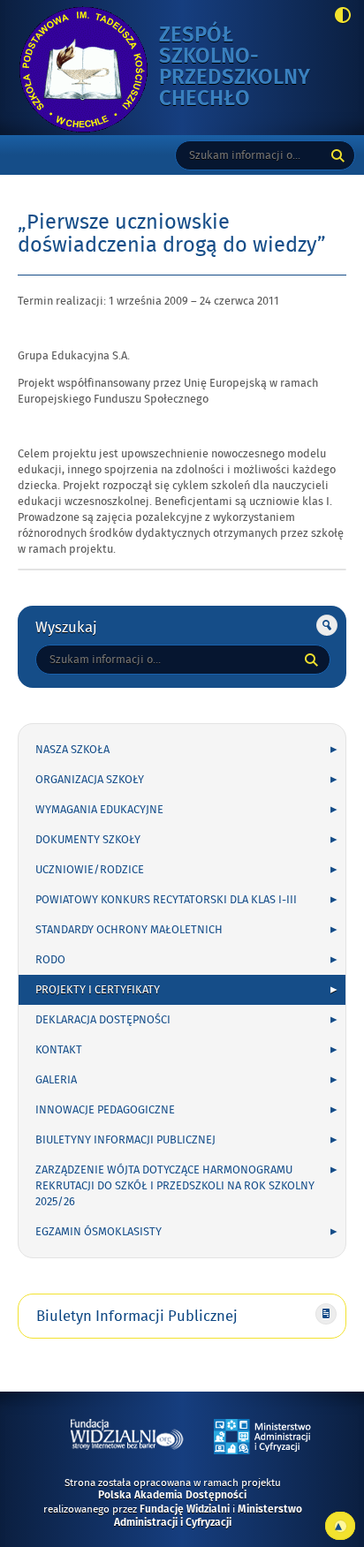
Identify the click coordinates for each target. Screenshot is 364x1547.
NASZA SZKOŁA (72, 750)
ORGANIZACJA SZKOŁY (89, 780)
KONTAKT (58, 1050)
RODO (50, 960)
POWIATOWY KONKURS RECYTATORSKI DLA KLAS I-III (166, 900)
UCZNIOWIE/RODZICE (89, 870)
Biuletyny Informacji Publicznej (125, 1140)
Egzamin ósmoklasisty (98, 1232)
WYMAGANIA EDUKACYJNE (99, 810)
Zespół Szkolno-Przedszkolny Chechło (237, 67)
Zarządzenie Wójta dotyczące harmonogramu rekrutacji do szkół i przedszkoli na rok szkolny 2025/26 (175, 1186)
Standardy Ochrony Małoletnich (129, 930)
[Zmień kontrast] (338, 17)
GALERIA (56, 1080)
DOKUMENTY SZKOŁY (87, 840)
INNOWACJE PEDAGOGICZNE (105, 1110)
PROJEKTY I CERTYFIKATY (97, 990)
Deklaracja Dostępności (103, 1020)
